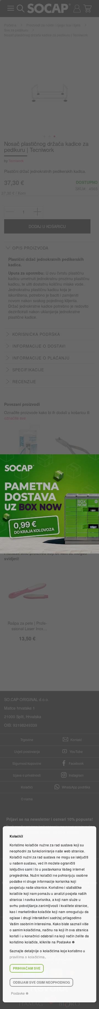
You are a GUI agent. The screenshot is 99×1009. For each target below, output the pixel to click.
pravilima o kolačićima (27, 956)
